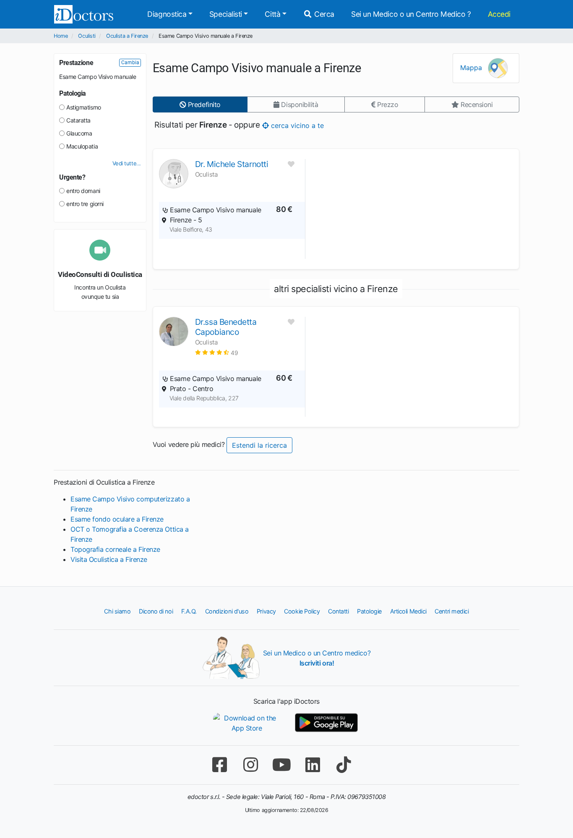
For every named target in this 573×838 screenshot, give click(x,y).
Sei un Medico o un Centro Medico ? (411, 14)
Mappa (472, 67)
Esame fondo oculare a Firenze (117, 519)
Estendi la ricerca (259, 445)
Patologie (369, 611)
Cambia (130, 62)
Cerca (323, 14)
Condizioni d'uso (227, 611)
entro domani (83, 190)
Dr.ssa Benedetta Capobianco (226, 327)
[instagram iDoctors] (250, 764)
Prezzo (386, 104)
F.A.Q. (189, 611)
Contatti (338, 611)
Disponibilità (298, 104)
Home (61, 36)
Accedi (499, 14)
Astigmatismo (83, 107)
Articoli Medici (408, 611)
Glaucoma (79, 133)
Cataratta (78, 120)
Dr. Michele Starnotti (231, 164)
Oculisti (86, 36)
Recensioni (475, 104)
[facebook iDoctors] (219, 764)
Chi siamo (117, 611)
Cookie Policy (302, 611)
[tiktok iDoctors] (343, 764)
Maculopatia (82, 146)
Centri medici (452, 611)
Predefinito (203, 104)
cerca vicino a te (296, 125)
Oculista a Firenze (127, 36)
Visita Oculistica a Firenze (108, 559)
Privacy (266, 611)
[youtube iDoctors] (281, 764)
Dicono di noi (156, 611)
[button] (216, 352)
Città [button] (272, 14)
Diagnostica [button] (166, 14)
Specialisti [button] (225, 14)
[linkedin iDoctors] (312, 764)
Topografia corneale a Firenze (115, 549)
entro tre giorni (85, 203)
